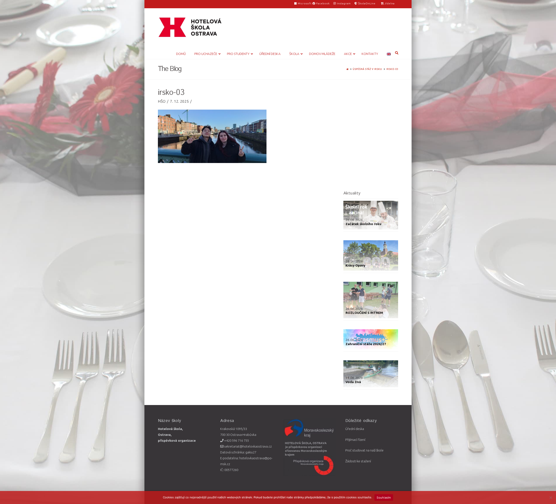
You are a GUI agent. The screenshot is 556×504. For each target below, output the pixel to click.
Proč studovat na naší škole (364, 450)
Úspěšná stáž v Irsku (367, 69)
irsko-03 (392, 69)
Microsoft (305, 3)
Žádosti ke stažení (358, 461)
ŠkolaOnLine (366, 3)
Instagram (343, 3)
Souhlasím (384, 497)
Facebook (322, 3)
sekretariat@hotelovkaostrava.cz (247, 446)
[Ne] (550, 497)
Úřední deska (354, 429)
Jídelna (389, 3)
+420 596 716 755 (236, 440)
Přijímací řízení (355, 439)
